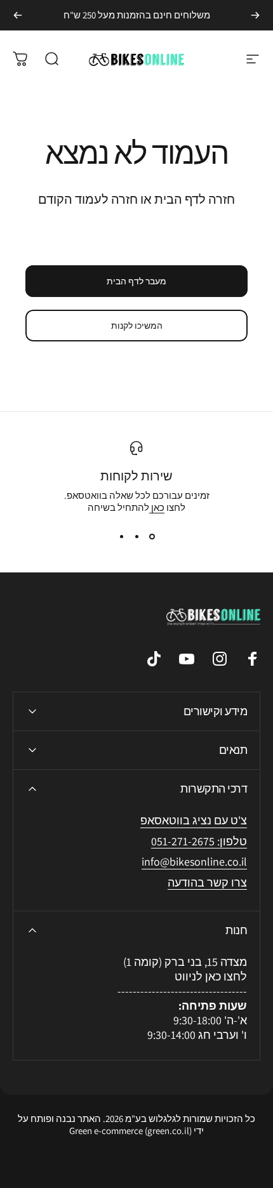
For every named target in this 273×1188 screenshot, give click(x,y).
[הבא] (18, 15)
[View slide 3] (121, 536)
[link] (194, 862)
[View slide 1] (151, 536)
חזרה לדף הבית (194, 199)
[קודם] (255, 15)
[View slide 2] (136, 536)
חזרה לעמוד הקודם (88, 199)
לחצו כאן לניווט (211, 976)
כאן (156, 507)
